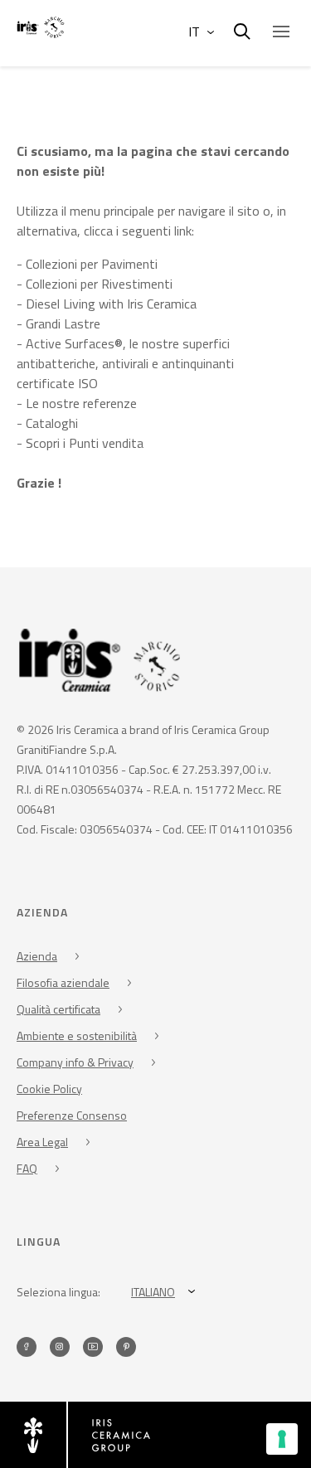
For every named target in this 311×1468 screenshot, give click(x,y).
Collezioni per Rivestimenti (99, 284)
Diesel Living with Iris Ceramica (111, 304)
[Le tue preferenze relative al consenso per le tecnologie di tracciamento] (282, 1439)
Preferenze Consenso (72, 1115)
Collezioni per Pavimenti (92, 264)
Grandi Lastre (63, 323)
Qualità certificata (58, 1009)
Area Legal (42, 1141)
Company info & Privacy (75, 1062)
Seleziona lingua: (58, 1291)
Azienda (37, 956)
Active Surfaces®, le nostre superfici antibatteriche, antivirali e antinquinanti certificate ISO (125, 363)
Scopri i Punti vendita (84, 443)
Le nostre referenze (81, 403)
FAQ (27, 1168)
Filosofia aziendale (63, 982)
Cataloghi (52, 423)
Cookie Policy (49, 1088)
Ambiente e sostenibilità (77, 1035)
